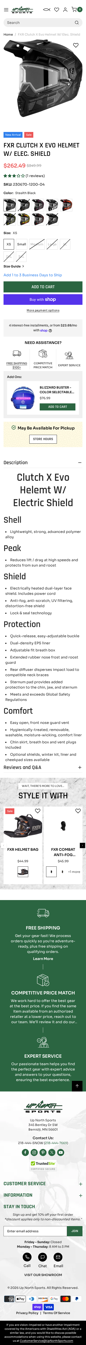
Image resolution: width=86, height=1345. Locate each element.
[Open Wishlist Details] (56, 9)
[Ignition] (24, 219)
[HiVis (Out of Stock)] (10, 219)
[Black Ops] (51, 871)
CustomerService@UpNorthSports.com (46, 1340)
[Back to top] (77, 1086)
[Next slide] (82, 845)
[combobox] (43, 22)
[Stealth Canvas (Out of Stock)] (24, 205)
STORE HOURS (43, 439)
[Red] (38, 219)
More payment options (43, 310)
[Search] (77, 22)
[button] (15, 176)
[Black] (23, 871)
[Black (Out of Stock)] (52, 219)
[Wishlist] (76, 45)
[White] (52, 205)
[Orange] (66, 205)
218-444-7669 (56, 1143)
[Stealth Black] (10, 205)
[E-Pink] (38, 205)
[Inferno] (62, 871)
